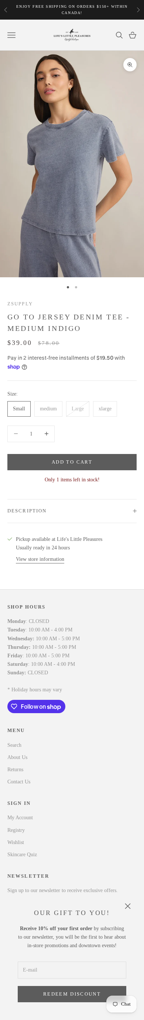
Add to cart (72, 462)
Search (14, 745)
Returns (15, 769)
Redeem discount (72, 994)
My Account (20, 817)
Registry (16, 830)
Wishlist (15, 842)
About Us (17, 757)
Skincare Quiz (22, 854)
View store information (40, 559)
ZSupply (20, 303)
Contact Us (18, 782)
